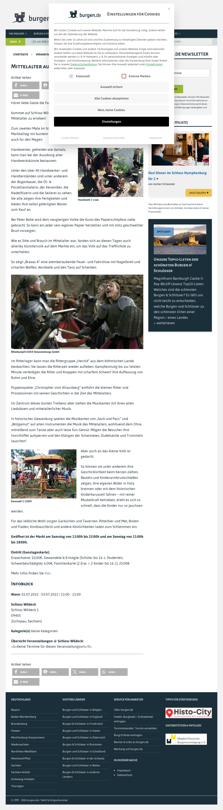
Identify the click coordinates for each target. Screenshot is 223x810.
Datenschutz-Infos (114, 137)
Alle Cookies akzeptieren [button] (112, 98)
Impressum (155, 137)
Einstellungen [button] (154, 64)
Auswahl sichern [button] (111, 87)
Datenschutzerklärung (84, 64)
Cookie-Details (70, 137)
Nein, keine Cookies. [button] (111, 110)
